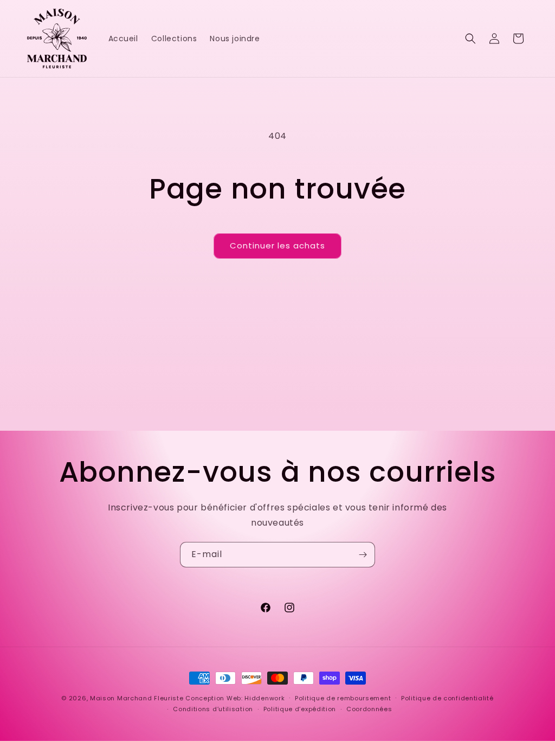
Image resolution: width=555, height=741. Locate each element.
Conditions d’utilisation (213, 709)
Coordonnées (369, 709)
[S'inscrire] (363, 554)
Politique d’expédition (299, 709)
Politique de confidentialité (447, 698)
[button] (470, 38)
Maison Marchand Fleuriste (137, 698)
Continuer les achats (277, 245)
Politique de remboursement (343, 698)
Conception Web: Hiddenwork (235, 698)
